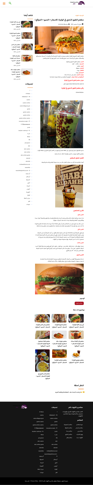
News (28, 137)
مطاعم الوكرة (79, 303)
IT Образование (25, 124)
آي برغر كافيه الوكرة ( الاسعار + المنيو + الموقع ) (76, 326)
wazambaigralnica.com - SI (23, 171)
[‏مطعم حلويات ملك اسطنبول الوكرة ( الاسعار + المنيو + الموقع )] (27, 72)
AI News (28, 94)
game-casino (26, 112)
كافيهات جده (80, 438)
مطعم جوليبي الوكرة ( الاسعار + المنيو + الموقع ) (76, 361)
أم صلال (28, 177)
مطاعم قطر (69, 438)
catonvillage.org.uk (25, 106)
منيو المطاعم (79, 425)
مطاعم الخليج (68, 434)
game (28, 109)
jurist (28, 127)
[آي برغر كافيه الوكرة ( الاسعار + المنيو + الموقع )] (27, 24)
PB (29, 140)
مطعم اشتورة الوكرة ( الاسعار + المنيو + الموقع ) (59, 326)
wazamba (27, 167)
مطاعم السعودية (68, 425)
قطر (29, 201)
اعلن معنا (27, 481)
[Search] (9, 3)
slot (29, 146)
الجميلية (28, 180)
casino (28, 100)
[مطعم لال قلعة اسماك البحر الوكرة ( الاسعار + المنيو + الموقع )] (27, 58)
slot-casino (27, 149)
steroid (28, 158)
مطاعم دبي (80, 431)
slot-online (27, 152)
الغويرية (28, 192)
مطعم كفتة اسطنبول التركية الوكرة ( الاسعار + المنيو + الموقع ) (43, 343)
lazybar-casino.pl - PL (24, 131)
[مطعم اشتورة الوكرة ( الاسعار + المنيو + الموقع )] (27, 35)
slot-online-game (25, 155)
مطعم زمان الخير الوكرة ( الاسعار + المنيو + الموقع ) (42, 326)
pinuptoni (27, 143)
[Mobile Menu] (4, 3)
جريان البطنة (27, 198)
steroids (28, 161)
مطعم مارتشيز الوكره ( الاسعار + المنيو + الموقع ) (59, 361)
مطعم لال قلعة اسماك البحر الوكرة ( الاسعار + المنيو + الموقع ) (77, 343)
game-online (26, 115)
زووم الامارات (79, 434)
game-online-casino (24, 118)
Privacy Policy (34, 481)
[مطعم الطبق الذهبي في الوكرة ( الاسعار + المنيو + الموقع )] (59, 40)
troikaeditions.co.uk (24, 164)
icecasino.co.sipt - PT (24, 121)
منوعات (28, 204)
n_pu (28, 134)
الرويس (28, 189)
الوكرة (28, 195)
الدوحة (28, 186)
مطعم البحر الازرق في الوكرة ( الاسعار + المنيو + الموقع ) (43, 376)
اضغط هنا (52, 77)
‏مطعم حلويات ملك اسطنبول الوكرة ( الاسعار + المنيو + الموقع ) (59, 343)
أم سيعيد (28, 174)
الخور (29, 183)
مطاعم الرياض (79, 428)
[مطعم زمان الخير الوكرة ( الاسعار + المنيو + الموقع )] (27, 47)
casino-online (26, 103)
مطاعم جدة (69, 431)
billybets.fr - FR (26, 97)
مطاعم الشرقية (68, 428)
